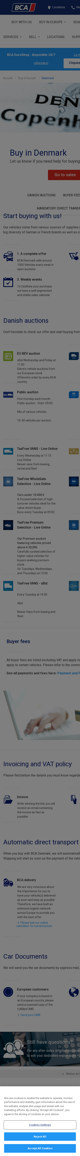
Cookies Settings (40, 1124)
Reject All (40, 1136)
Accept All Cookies (39, 1148)
